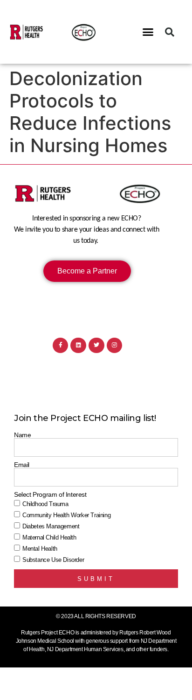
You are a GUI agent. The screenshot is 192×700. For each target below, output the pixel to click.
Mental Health (39, 548)
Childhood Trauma (45, 503)
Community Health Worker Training (66, 515)
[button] (148, 32)
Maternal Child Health (49, 537)
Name (22, 435)
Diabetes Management (50, 526)
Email (21, 464)
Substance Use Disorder (53, 559)
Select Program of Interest (50, 494)
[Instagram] (115, 345)
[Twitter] (96, 345)
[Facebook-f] (61, 345)
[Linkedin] (78, 345)
